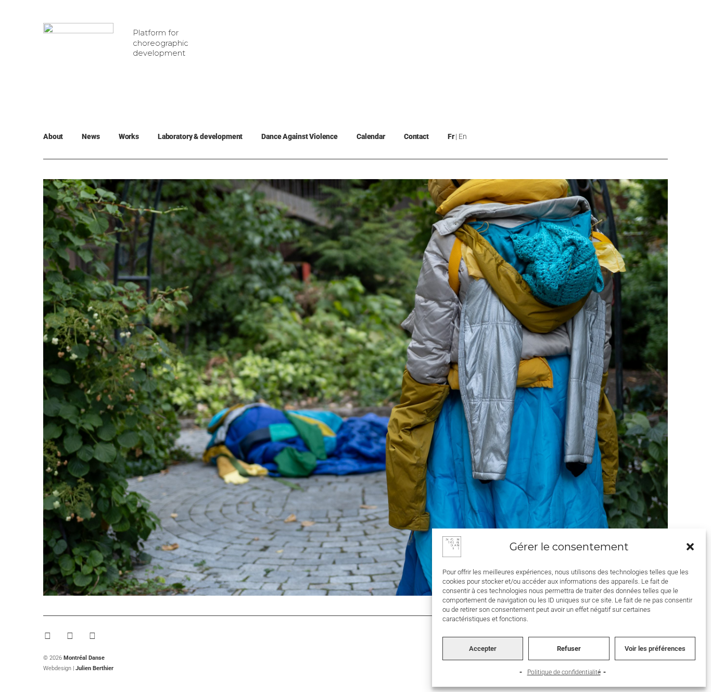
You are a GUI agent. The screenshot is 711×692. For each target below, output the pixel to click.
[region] (355, 387)
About (53, 136)
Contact (416, 136)
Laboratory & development (200, 136)
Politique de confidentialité (564, 672)
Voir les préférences (655, 648)
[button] (690, 547)
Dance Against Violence (299, 136)
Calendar (371, 136)
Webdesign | (78, 668)
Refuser (569, 648)
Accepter (483, 648)
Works (129, 136)
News (90, 136)
